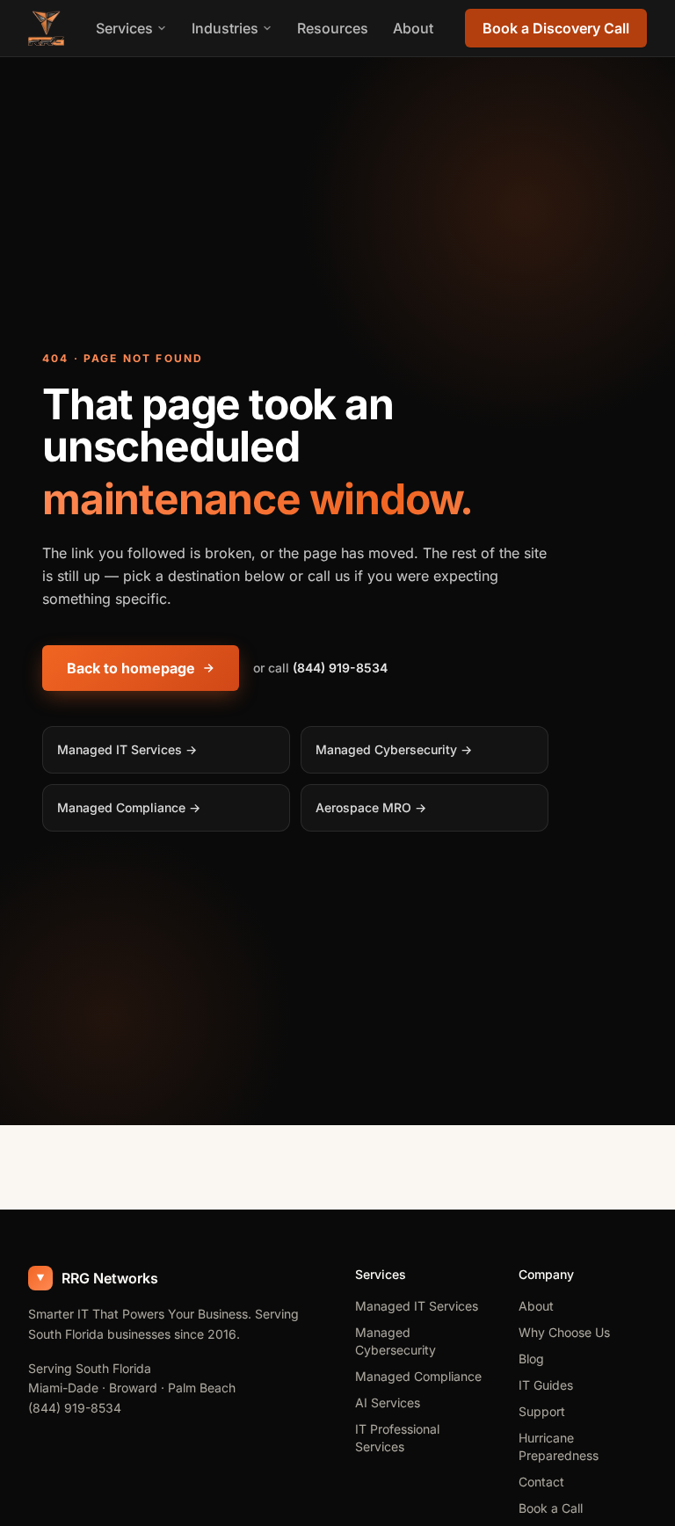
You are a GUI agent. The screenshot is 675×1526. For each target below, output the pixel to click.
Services (124, 28)
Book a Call (551, 1508)
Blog (531, 1358)
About (413, 28)
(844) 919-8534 (74, 1407)
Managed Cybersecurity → (394, 749)
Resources (332, 28)
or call (320, 667)
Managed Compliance (418, 1376)
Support (542, 1411)
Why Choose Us (564, 1332)
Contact (541, 1481)
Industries (225, 28)
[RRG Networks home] (46, 28)
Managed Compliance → (128, 807)
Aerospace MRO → (371, 807)
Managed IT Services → (127, 749)
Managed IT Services (416, 1305)
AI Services (387, 1402)
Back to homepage (131, 668)
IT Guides (546, 1384)
